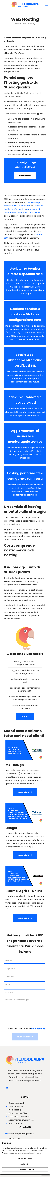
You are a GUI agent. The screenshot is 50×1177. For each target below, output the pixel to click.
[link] (25, 750)
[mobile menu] (47, 5)
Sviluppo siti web (16, 1106)
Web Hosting (14, 1109)
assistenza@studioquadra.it (21, 1133)
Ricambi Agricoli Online (23, 891)
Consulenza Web (16, 1103)
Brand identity (15, 1123)
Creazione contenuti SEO (20, 1116)
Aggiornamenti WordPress (21, 1120)
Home (18, 23)
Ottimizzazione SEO (17, 1113)
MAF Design (14, 765)
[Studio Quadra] (25, 4)
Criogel (11, 828)
